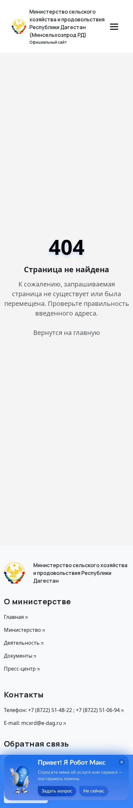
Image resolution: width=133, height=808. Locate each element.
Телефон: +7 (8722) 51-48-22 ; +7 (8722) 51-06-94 (62, 710)
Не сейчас (93, 791)
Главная (14, 616)
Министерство (22, 629)
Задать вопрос (57, 791)
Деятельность (22, 642)
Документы (18, 655)
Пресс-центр (20, 668)
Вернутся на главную (66, 332)
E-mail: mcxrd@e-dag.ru (33, 723)
